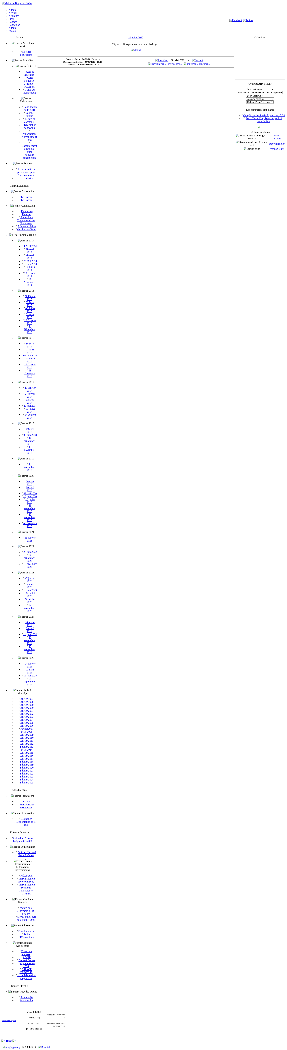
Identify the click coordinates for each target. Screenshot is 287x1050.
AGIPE (27, 957)
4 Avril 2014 (30, 246)
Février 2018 (27, 761)
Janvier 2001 (27, 710)
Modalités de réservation (27, 806)
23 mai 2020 (30, 493)
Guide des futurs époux (29, 91)
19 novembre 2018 (29, 449)
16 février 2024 (30, 624)
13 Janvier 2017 (30, 389)
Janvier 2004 (27, 719)
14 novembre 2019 (29, 467)
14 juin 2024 (30, 634)
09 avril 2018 (30, 430)
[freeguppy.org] (12, 1047)
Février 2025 (27, 782)
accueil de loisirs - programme (26, 977)
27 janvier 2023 (30, 580)
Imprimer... (204, 63)
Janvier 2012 (27, 743)
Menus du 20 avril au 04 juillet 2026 (26, 918)
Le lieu (26, 801)
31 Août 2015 (30, 316)
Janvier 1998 (27, 701)
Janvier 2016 (27, 755)
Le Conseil (27, 197)
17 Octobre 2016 (30, 366)
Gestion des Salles (26, 229)
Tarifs (27, 934)
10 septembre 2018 (29, 441)
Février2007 (26, 728)
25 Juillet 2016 (30, 360)
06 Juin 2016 (30, 355)
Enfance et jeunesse (26, 953)
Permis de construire (29, 120)
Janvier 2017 (27, 758)
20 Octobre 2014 (30, 274)
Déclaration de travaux (30, 126)
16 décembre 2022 (30, 565)
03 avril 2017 (30, 401)
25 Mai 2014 (30, 261)
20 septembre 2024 (29, 640)
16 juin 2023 (30, 590)
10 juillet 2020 (30, 501)
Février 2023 (27, 776)
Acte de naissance (29, 73)
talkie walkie (26, 1000)
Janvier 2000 (27, 707)
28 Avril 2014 (30, 257)
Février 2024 (27, 779)
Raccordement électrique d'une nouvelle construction (29, 151)
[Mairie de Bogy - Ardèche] (17, 3)
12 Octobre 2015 (30, 322)
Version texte (276, 148)
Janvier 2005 (27, 722)
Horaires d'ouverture (26, 53)
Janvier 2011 (26, 740)
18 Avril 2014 (30, 251)
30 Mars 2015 (30, 304)
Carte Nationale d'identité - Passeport (29, 82)
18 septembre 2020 (29, 508)
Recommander (277, 143)
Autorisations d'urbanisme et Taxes (29, 136)
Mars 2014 (26, 749)
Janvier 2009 (27, 734)
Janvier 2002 (27, 713)
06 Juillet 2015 (30, 310)
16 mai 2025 (30, 675)
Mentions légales (9, 1020)
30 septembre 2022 (29, 557)
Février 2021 (27, 770)
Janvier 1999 (27, 704)
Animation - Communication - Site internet (26, 220)
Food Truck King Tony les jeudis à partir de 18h (264, 120)
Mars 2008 (26, 731)
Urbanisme (27, 211)
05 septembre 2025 (29, 681)
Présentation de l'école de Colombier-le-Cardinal (27, 889)
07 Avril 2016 (30, 351)
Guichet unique (30, 114)
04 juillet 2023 (30, 595)
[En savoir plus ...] (46, 1047)
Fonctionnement (26, 931)
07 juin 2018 (30, 435)
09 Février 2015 (30, 298)
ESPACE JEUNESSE (26, 971)
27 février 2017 (30, 395)
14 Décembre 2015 (29, 329)
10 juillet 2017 (30, 410)
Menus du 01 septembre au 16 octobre (26, 910)
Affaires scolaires (27, 226)
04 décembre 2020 (30, 525)
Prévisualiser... (174, 63)
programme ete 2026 (27, 965)
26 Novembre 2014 (29, 282)
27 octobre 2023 (30, 601)
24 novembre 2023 (29, 608)
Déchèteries (27, 178)
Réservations (27, 937)
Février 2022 (27, 773)
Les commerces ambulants (260, 109)
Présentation (26, 875)
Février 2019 (27, 764)
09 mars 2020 (30, 483)
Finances (26, 214)
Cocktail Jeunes (27, 960)
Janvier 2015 (27, 752)
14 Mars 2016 (30, 345)
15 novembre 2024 (29, 649)
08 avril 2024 (30, 630)
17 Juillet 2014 (30, 269)
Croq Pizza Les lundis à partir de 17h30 (264, 115)
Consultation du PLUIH (30, 108)
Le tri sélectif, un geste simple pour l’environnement (26, 172)
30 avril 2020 (30, 489)
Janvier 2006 (27, 725)
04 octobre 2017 (30, 416)
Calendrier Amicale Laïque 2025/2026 (23, 839)
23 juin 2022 (30, 552)
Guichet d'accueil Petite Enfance (27, 854)
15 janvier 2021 (30, 539)
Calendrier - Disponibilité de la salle (26, 821)
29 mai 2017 (30, 405)
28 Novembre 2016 (29, 373)
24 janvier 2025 (30, 665)
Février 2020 (27, 767)
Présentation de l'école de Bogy (26, 880)
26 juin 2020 (30, 496)
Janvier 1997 (27, 698)
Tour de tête (27, 997)
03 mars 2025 (30, 671)
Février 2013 (27, 746)
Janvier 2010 (27, 737)
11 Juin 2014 (30, 264)
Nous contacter (276, 137)
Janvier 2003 (27, 716)
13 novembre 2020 (29, 517)
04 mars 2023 (30, 586)
